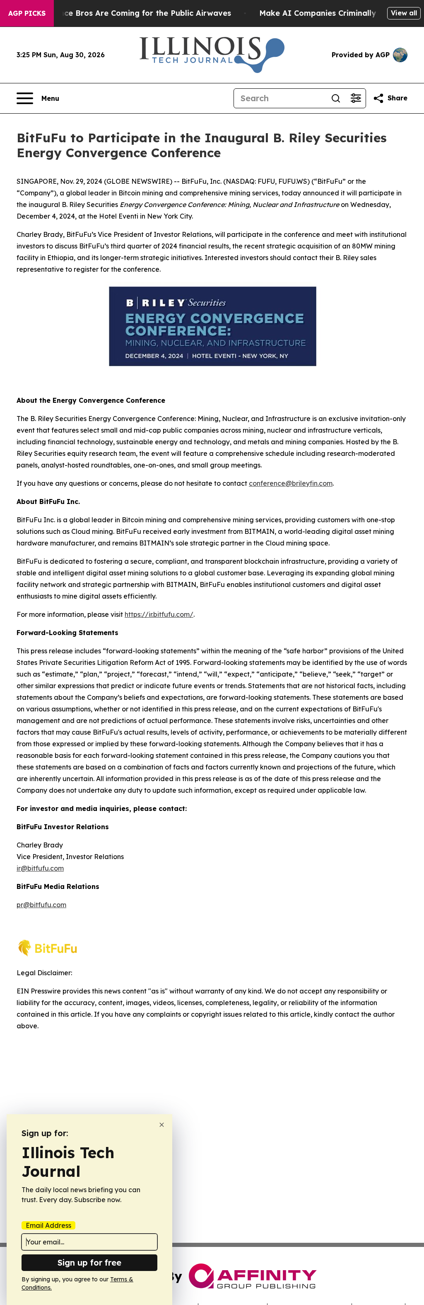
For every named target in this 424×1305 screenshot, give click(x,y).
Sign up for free (89, 1262)
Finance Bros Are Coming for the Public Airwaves (137, 13)
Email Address (48, 1225)
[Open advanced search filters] (356, 98)
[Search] (336, 98)
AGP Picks (27, 13)
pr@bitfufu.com (41, 905)
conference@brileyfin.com (290, 483)
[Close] (162, 1125)
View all (404, 13)
